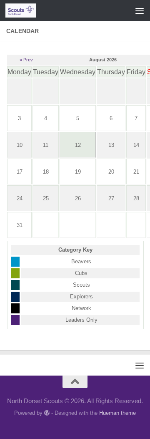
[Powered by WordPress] (47, 413)
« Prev (26, 59)
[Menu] (139, 10)
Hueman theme (117, 413)
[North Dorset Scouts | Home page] (26, 10)
